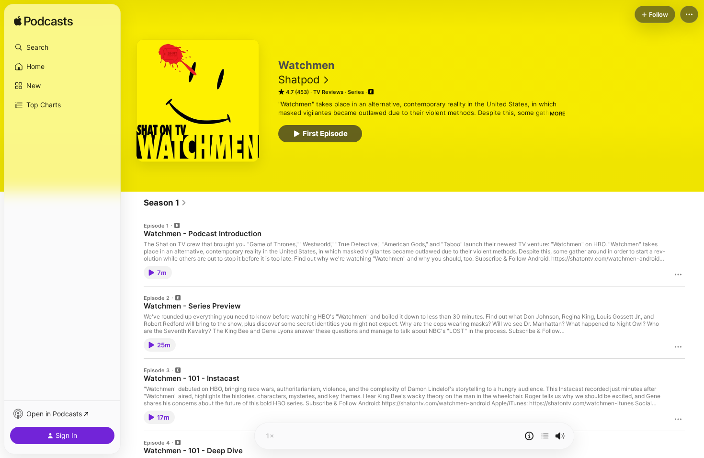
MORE (558, 113)
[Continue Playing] (545, 436)
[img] (43, 21)
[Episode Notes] (529, 436)
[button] (62, 47)
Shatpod (299, 79)
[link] (165, 202)
